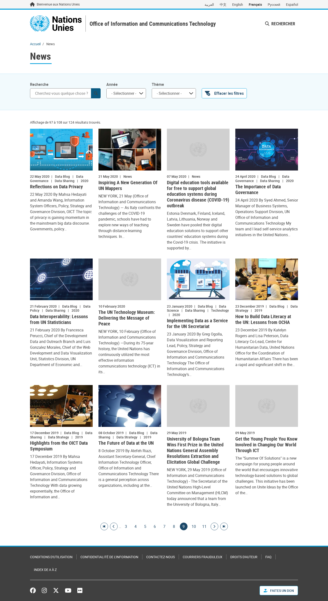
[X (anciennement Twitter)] (56, 590)
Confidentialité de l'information (109, 557)
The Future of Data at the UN (126, 443)
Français (255, 4)
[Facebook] (34, 590)
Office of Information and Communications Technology (153, 23)
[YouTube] (68, 590)
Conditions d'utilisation (51, 557)
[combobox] (126, 93)
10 (193, 526)
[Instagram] (44, 590)
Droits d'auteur (243, 557)
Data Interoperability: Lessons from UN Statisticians (59, 319)
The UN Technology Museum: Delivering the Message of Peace (126, 318)
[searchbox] (124, 93)
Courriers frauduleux (202, 557)
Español (292, 4)
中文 (223, 4)
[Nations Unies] (56, 23)
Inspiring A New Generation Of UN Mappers (128, 185)
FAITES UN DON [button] (281, 590)
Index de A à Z (45, 569)
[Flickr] (80, 590)
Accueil (35, 44)
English (237, 4)
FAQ (268, 557)
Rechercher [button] (282, 23)
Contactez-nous (160, 557)
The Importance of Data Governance (258, 189)
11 (204, 526)
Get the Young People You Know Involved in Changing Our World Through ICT (266, 444)
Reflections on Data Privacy (56, 187)
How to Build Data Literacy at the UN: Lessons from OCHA (263, 319)
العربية (209, 4)
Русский (274, 4)
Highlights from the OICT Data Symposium (59, 446)
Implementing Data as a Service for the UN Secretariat (197, 323)
